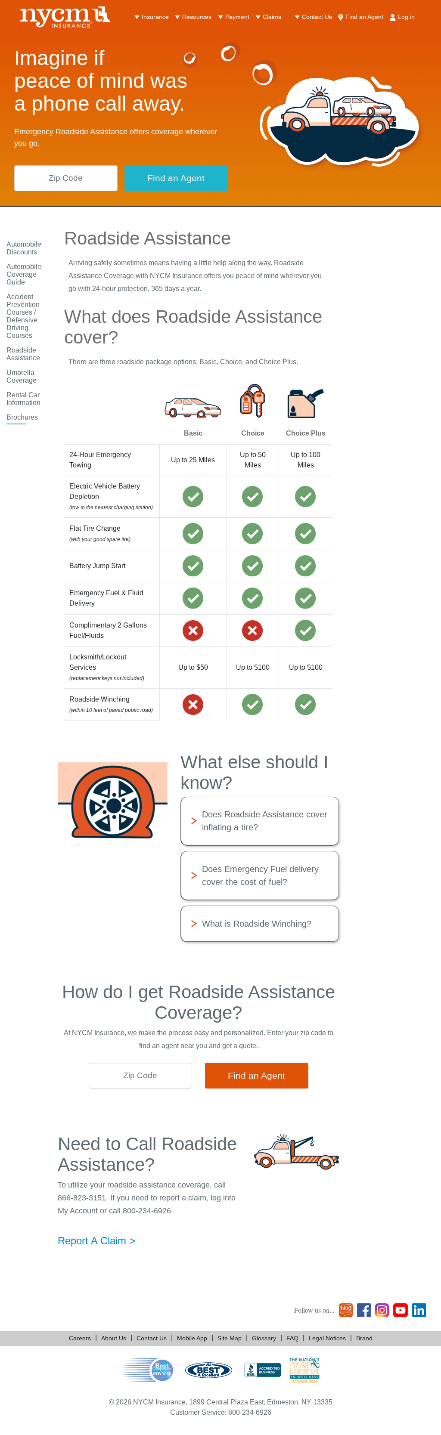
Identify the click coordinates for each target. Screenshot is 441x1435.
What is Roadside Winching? (256, 923)
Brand (364, 1338)
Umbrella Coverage (21, 376)
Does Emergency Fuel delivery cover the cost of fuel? (260, 875)
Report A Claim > (96, 1240)
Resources (196, 16)
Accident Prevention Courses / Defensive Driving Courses (23, 316)
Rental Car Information (23, 398)
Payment (237, 16)
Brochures (22, 417)
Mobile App (192, 1338)
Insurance (155, 16)
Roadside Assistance (23, 354)
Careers (80, 1338)
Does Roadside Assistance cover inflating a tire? (264, 821)
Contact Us (317, 16)
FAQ (292, 1338)
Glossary (264, 1338)
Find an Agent (364, 16)
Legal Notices (327, 1338)
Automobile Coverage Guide (23, 274)
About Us (113, 1338)
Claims (272, 16)
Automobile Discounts (23, 248)
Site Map (229, 1338)
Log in (406, 16)
